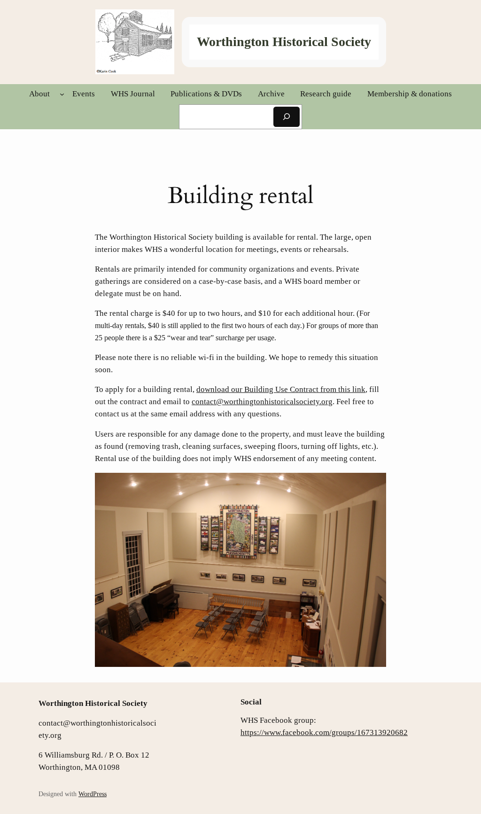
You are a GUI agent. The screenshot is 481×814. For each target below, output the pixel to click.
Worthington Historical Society (284, 41)
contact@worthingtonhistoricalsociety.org (262, 401)
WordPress (92, 794)
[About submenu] (62, 94)
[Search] (286, 117)
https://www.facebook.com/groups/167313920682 (324, 732)
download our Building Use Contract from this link (280, 389)
